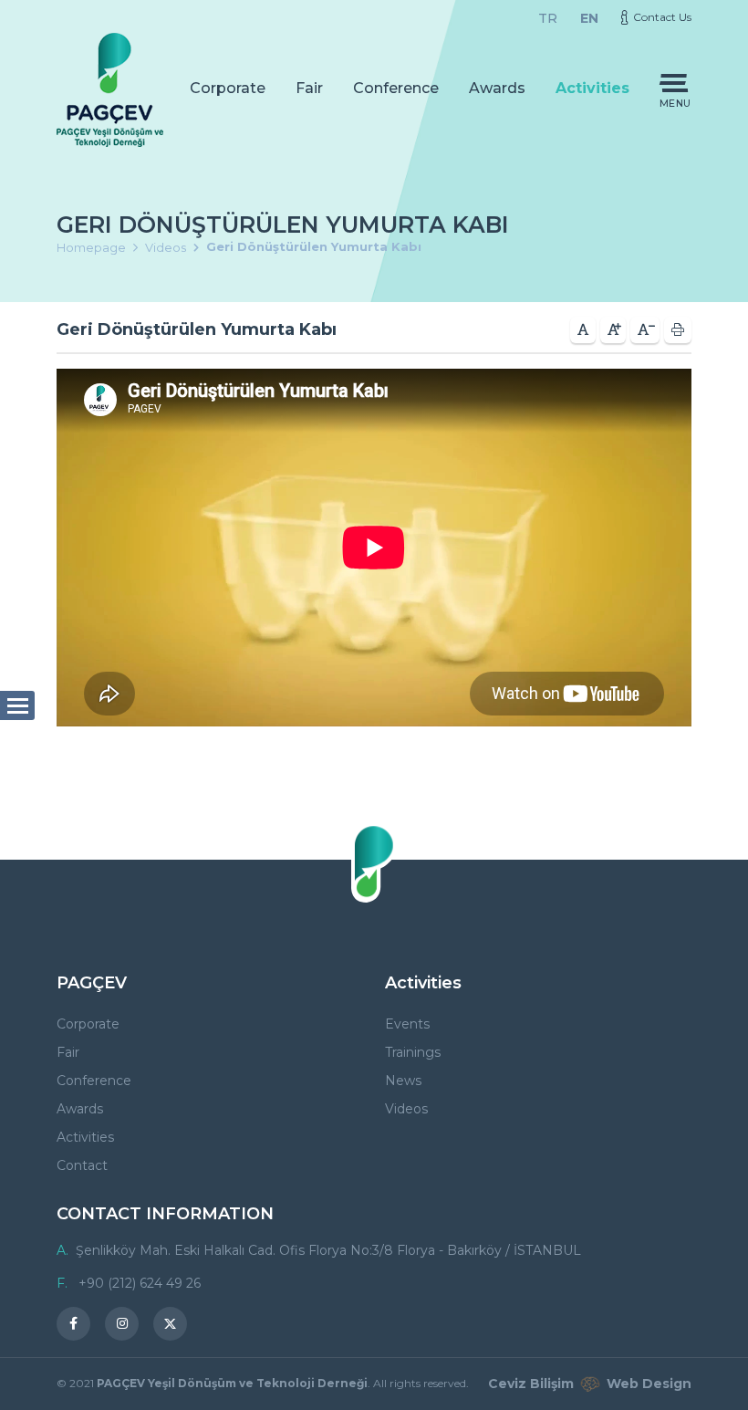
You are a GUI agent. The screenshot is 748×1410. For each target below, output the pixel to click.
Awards (497, 88)
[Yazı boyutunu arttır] (613, 330)
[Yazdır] (677, 330)
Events (407, 1024)
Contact (82, 1165)
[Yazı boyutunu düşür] (645, 330)
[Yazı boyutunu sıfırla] (583, 330)
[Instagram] (122, 1324)
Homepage (91, 247)
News (403, 1080)
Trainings (413, 1052)
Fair (309, 88)
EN (589, 18)
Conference (396, 88)
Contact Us (662, 17)
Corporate (227, 88)
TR (547, 18)
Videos (165, 247)
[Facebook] (73, 1324)
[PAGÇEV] (110, 90)
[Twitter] (170, 1324)
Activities (592, 88)
